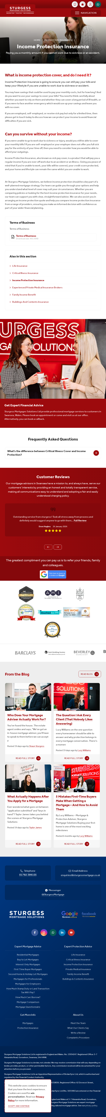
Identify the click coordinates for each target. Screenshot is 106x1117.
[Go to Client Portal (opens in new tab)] (90, 4)
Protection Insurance (27, 1027)
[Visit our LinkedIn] (62, 932)
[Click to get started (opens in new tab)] (75, 4)
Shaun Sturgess (36, 746)
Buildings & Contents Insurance (78, 978)
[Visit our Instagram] (43, 932)
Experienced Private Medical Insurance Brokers (37, 287)
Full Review (80, 520)
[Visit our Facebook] (34, 932)
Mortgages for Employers (28, 983)
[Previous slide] (48, 547)
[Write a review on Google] (53, 574)
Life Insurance (19, 265)
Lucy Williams (84, 750)
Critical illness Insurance (78, 959)
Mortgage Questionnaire (28, 1006)
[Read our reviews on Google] (69, 914)
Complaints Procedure (78, 1037)
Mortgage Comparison (28, 1002)
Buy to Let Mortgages (28, 959)
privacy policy (91, 1105)
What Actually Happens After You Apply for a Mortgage (28, 799)
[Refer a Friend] (83, 4)
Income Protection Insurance (28, 280)
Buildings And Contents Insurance (30, 301)
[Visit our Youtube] (71, 932)
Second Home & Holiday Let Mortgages (28, 974)
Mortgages (27, 1023)
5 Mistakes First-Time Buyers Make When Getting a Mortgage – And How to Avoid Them (77, 803)
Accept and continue (19, 1106)
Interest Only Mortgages (28, 964)
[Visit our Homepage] (20, 10)
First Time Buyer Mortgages (28, 969)
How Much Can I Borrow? (27, 997)
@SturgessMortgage (53, 894)
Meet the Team (78, 1023)
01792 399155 (28, 874)
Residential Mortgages (28, 954)
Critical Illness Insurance (25, 273)
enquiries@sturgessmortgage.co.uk (80, 875)
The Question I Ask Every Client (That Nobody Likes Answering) (74, 719)
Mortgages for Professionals (28, 978)
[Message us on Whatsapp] (53, 932)
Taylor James (35, 827)
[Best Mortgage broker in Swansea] (53, 630)
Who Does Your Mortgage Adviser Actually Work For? (26, 717)
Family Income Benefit (24, 294)
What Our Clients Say (78, 1027)
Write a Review (78, 1032)
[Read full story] (28, 697)
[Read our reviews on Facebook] (89, 914)
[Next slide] (58, 547)
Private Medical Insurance (78, 969)
